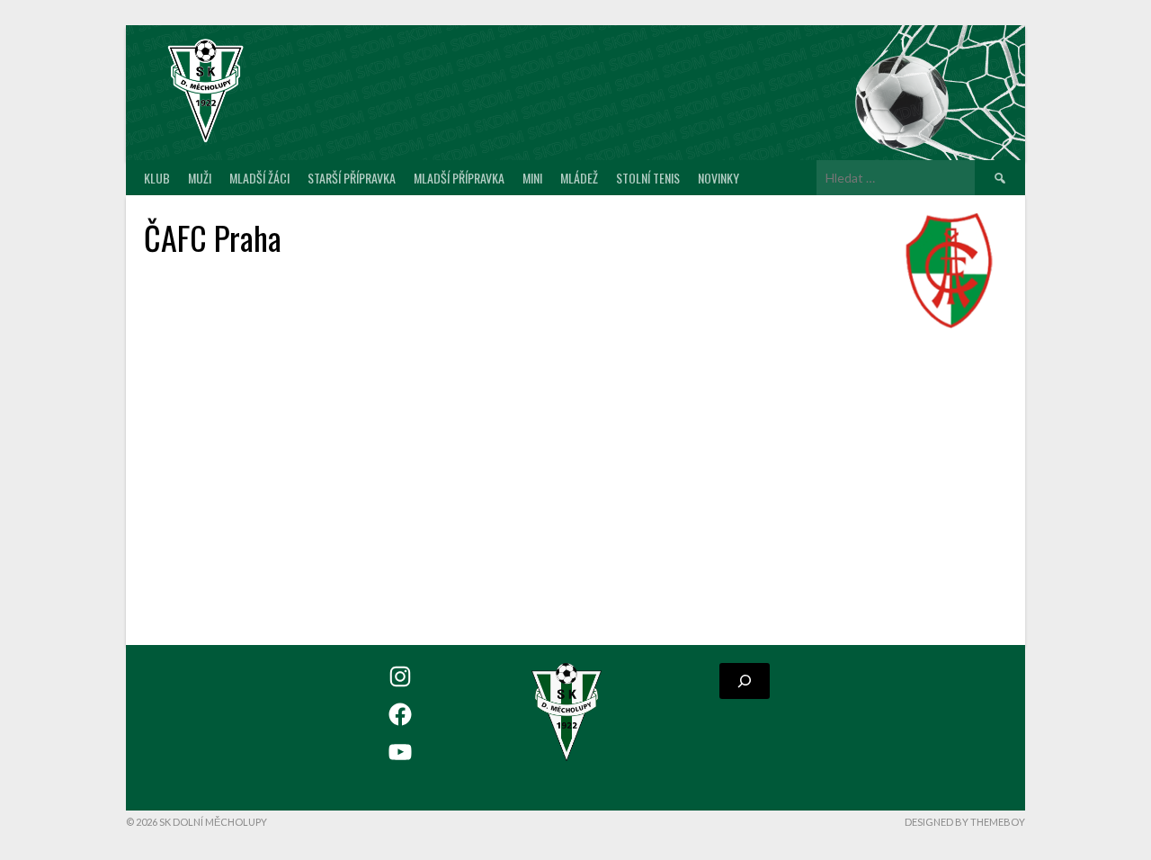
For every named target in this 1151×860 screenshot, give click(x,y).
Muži (199, 177)
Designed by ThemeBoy (965, 822)
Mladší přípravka (459, 177)
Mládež (579, 177)
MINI (532, 177)
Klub (157, 177)
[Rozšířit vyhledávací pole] (744, 681)
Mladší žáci (259, 177)
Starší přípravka (352, 177)
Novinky (718, 177)
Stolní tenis (648, 177)
